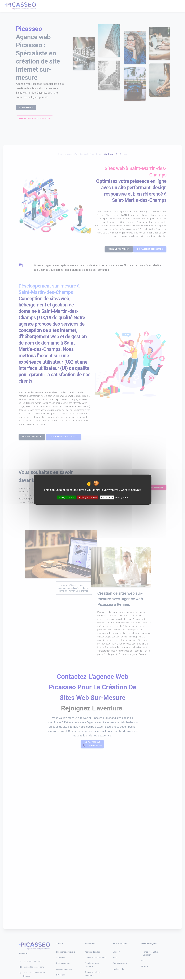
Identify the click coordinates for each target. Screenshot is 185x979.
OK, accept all (67, 497)
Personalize (107, 497)
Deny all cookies (88, 497)
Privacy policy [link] (121, 497)
